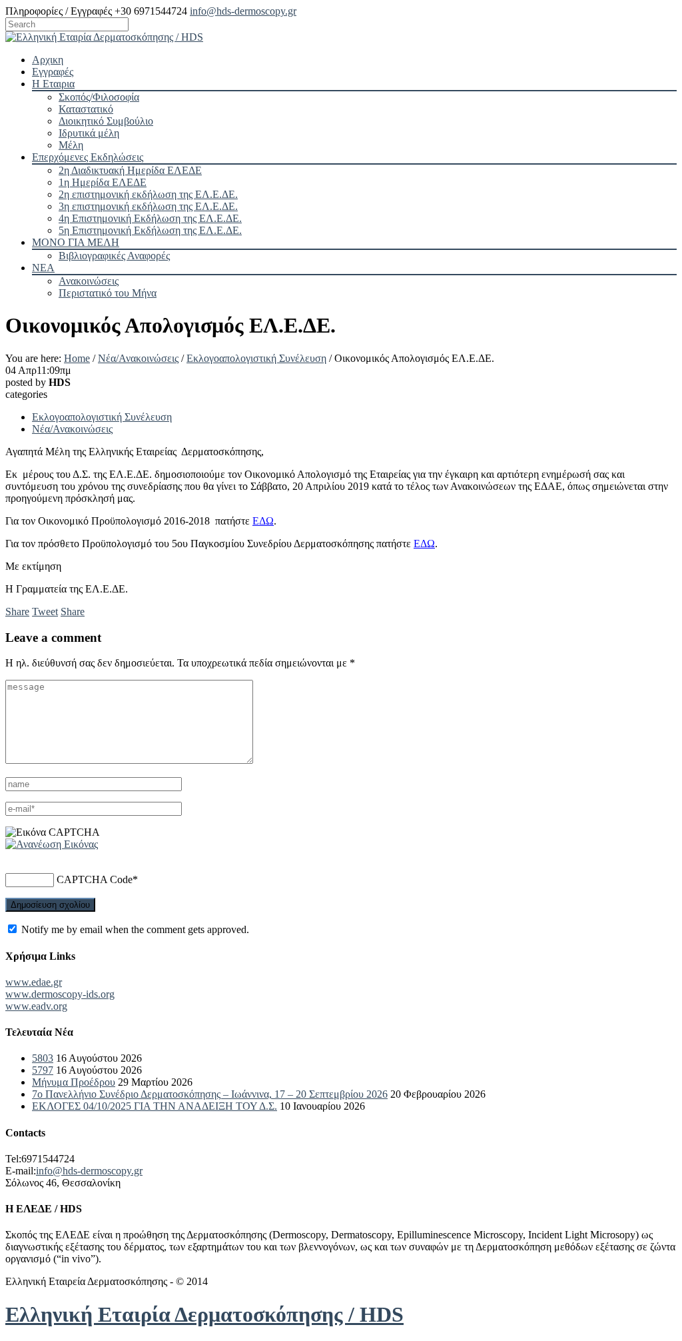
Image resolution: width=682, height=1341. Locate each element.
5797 (42, 1070)
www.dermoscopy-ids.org (60, 994)
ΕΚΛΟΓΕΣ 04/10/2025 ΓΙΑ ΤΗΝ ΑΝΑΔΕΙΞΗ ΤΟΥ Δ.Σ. (154, 1106)
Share (17, 611)
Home (77, 358)
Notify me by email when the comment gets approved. (134, 929)
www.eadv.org (36, 1006)
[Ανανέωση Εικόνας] (51, 844)
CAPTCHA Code (95, 879)
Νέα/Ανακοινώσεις (138, 358)
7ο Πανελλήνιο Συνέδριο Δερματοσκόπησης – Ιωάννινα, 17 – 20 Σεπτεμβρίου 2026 (210, 1094)
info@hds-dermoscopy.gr (243, 11)
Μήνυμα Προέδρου (73, 1082)
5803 (42, 1058)
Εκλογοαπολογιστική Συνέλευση (256, 358)
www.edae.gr (33, 982)
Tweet (45, 611)
